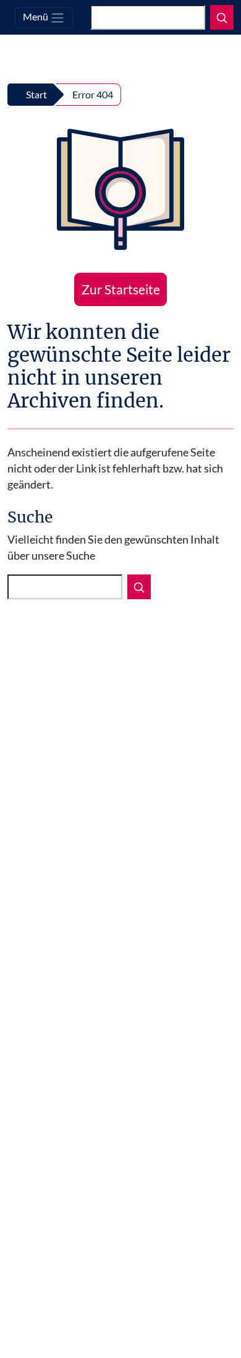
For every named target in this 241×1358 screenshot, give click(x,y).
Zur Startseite (121, 289)
